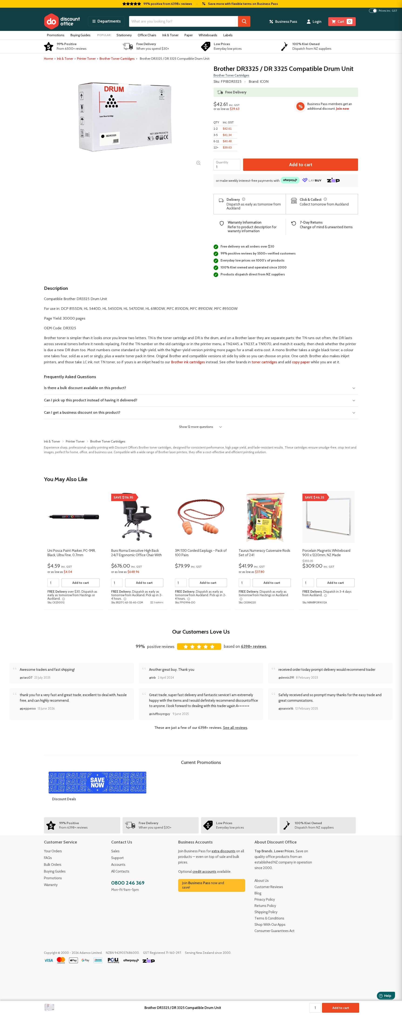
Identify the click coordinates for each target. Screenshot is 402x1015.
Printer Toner (86, 58)
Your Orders (53, 851)
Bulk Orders (52, 865)
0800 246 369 (127, 883)
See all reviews (235, 727)
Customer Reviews (269, 887)
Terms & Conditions (269, 918)
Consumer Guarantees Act (275, 931)
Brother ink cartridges (188, 362)
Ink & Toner (170, 35)
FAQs (48, 858)
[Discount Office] (62, 21)
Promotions (55, 35)
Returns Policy (265, 906)
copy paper (301, 362)
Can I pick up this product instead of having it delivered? (90, 400)
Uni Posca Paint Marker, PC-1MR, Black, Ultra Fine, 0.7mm (71, 553)
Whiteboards (208, 35)
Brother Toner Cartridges (117, 58)
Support (117, 858)
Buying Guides (80, 35)
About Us (262, 881)
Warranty (51, 885)
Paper (188, 35)
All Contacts (120, 871)
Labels (228, 35)
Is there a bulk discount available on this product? (85, 388)
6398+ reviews (253, 646)
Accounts (118, 865)
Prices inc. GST (388, 10)
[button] (106, 21)
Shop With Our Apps (270, 924)
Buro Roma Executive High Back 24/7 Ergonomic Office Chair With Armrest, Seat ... (136, 555)
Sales (115, 851)
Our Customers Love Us (201, 631)
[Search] (244, 21)
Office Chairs (147, 35)
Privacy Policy (265, 899)
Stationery (124, 35)
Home (48, 58)
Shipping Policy (266, 912)
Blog (258, 893)
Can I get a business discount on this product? (82, 412)
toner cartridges (264, 362)
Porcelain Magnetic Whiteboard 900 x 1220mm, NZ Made (326, 553)
